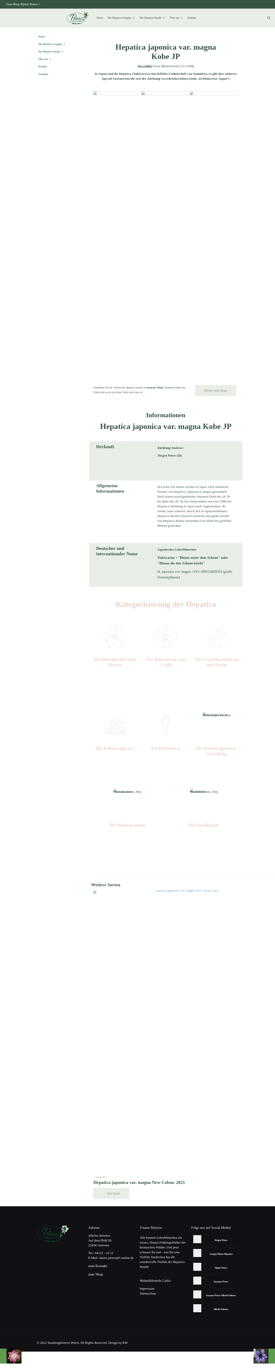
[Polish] (247, 4)
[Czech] (229, 4)
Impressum (147, 1288)
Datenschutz (148, 1293)
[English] (223, 4)
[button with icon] (197, 1239)
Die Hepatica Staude (150, 17)
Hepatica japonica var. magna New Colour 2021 (139, 1182)
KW (125, 1343)
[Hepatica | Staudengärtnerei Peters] (78, 18)
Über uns (174, 17)
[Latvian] (266, 4)
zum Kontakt (97, 1266)
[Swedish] (260, 4)
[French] (254, 4)
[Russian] (241, 4)
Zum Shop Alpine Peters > (23, 4)
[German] (217, 4)
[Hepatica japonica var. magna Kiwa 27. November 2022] (11, 1356)
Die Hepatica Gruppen (119, 17)
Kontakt (192, 17)
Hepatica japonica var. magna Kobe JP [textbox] (165, 52)
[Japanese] (235, 4)
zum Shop (95, 1274)
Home (100, 17)
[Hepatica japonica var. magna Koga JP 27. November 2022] (264, 1356)
